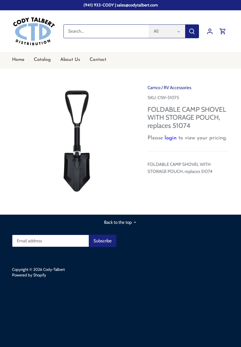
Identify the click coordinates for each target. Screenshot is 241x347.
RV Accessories (177, 87)
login (171, 138)
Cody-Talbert (54, 269)
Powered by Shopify (29, 275)
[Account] (209, 31)
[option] (74, 141)
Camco (154, 87)
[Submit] (192, 31)
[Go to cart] (222, 31)
